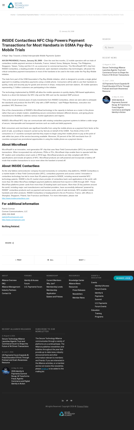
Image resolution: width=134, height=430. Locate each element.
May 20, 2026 (118, 97)
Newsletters (78, 294)
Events (94, 282)
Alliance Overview (9, 280)
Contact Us (6, 293)
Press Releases (79, 290)
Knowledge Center (76, 280)
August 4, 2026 (109, 64)
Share (8, 243)
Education (95, 310)
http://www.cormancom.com (13, 220)
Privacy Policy (82, 406)
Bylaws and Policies (55, 297)
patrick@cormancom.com (12, 217)
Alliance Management (11, 287)
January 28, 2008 (67, 31)
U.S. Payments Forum (33, 287)
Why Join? (51, 284)
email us (44, 369)
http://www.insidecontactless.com (15, 198)
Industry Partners (9, 290)
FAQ (3, 284)
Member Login (123, 278)
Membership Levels (55, 287)
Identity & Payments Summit (99, 296)
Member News (79, 298)
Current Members (54, 280)
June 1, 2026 (109, 81)
